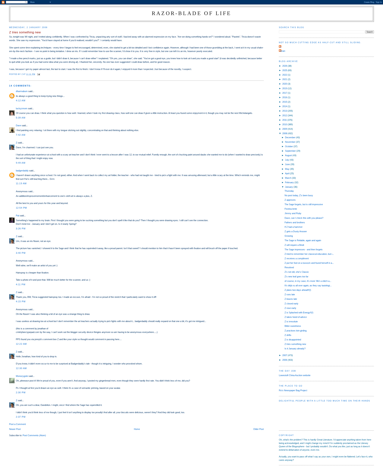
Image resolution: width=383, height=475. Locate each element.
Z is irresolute (291, 321)
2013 (285, 111)
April (287, 173)
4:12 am (21, 100)
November (290, 142)
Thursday (289, 191)
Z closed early (291, 303)
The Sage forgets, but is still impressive (304, 204)
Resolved (289, 267)
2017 (285, 93)
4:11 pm (21, 284)
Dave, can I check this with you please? (304, 218)
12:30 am (21, 368)
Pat (17, 215)
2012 (285, 115)
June (287, 164)
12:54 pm (21, 207)
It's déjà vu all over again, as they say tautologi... (308, 285)
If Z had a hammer (294, 227)
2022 (285, 75)
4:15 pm (21, 301)
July (287, 160)
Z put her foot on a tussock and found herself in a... (309, 263)
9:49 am (21, 163)
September (290, 151)
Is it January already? (295, 348)
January (289, 187)
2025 (285, 70)
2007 (285, 355)
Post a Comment (17, 424)
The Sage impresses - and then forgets (304, 249)
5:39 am (21, 117)
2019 (285, 88)
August (288, 155)
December (290, 137)
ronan (282, 51)
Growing (289, 236)
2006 (285, 360)
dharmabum (22, 91)
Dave (18, 125)
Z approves (290, 200)
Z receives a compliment (297, 258)
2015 (285, 102)
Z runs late (290, 294)
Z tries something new (295, 344)
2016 (285, 97)
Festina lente (291, 209)
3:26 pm (21, 228)
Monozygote (22, 376)
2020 (285, 83)
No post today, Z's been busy (299, 195)
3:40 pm (21, 253)
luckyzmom (21, 108)
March (288, 178)
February (289, 182)
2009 (285, 129)
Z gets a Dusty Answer (296, 231)
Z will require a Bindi (294, 245)
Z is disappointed (293, 339)
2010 (285, 124)
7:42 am (21, 135)
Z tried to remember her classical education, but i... (309, 254)
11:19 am (21, 183)
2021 (285, 79)
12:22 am (21, 344)
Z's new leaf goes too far (296, 276)
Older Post (258, 429)
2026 (285, 66)
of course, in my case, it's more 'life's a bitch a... (308, 281)
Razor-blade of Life (191, 13)
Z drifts (288, 335)
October (289, 146)
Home (137, 429)
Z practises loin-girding (296, 330)
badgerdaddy (22, 170)
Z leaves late (291, 299)
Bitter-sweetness (293, 326)
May (287, 169)
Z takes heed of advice (296, 317)
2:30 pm (21, 392)
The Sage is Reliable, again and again (303, 240)
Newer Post (15, 429)
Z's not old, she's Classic (297, 272)
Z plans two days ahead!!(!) (298, 290)
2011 (284, 120)
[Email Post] (38, 74)
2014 (285, 106)
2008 (285, 133)
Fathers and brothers (295, 222)
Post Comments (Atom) (34, 435)
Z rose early (290, 308)
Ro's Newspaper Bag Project (293, 390)
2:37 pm (21, 417)
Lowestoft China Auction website (294, 375)
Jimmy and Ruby (293, 213)
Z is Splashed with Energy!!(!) (299, 312)
